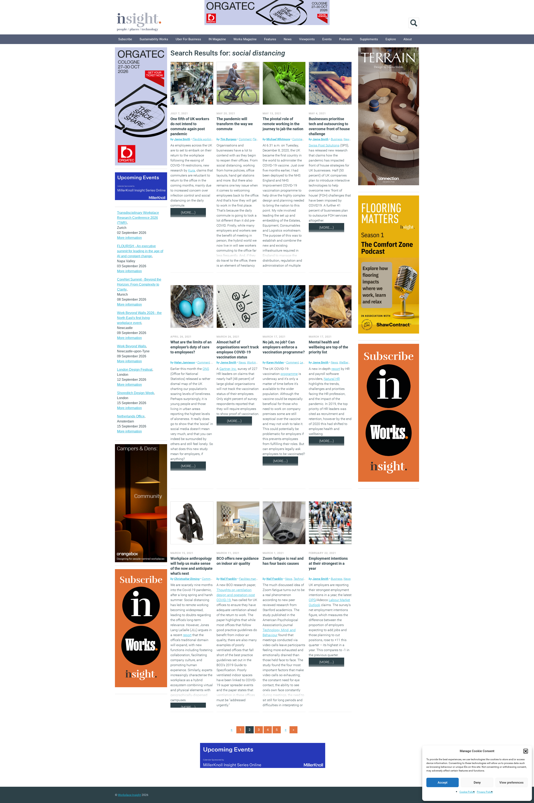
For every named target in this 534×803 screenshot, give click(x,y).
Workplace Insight (129, 795)
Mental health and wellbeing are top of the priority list (328, 347)
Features (270, 39)
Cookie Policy (467, 791)
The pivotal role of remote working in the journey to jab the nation (283, 124)
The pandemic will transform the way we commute (235, 124)
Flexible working (203, 139)
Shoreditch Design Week (135, 393)
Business (336, 139)
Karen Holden (275, 362)
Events (327, 39)
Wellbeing (345, 362)
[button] (526, 751)
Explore (390, 39)
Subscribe (125, 39)
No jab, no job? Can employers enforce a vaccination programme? (284, 347)
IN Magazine (217, 39)
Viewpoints (307, 39)
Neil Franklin (228, 578)
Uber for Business (188, 39)
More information (129, 238)
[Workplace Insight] (139, 21)
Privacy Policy (485, 791)
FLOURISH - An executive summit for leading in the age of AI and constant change (140, 251)
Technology (300, 578)
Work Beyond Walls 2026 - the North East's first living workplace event (139, 318)
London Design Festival (134, 369)
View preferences (511, 782)
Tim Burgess (228, 139)
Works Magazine (245, 39)
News (288, 39)
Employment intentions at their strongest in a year (328, 563)
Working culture (257, 362)
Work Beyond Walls (131, 346)
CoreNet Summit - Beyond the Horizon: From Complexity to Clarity (139, 284)
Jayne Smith (182, 139)
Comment (245, 139)
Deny (477, 782)
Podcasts (345, 39)
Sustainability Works (154, 39)
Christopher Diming (187, 578)
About (407, 39)
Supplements (369, 39)
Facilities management (253, 578)
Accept (442, 782)
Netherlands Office (131, 416)
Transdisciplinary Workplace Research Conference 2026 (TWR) (138, 217)
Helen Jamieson (184, 362)
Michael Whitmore (278, 139)
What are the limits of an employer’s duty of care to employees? (191, 347)
